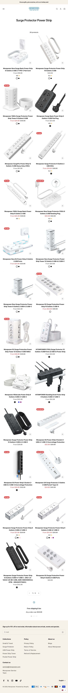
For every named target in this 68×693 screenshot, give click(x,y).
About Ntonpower (54, 647)
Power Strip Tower (9, 653)
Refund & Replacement (32, 653)
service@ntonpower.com (11, 667)
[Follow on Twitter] (8, 680)
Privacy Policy (29, 643)
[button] (64, 690)
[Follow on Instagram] (12, 680)
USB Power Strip (8, 650)
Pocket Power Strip (9, 657)
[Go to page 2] (39, 593)
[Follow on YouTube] (16, 680)
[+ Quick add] (30, 62)
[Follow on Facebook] (4, 680)
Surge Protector (8, 647)
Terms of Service (30, 650)
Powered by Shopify (22, 686)
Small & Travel (8, 643)
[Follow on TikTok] (21, 680)
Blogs (50, 643)
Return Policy (28, 647)
